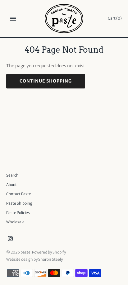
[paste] (64, 18)
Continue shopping (46, 81)
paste (25, 252)
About (11, 184)
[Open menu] (13, 19)
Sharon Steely (50, 259)
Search (12, 175)
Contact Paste (18, 194)
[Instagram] (10, 239)
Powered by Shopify (49, 252)
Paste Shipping (19, 203)
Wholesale (15, 222)
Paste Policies (18, 212)
